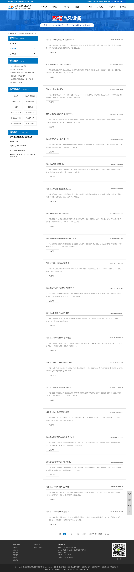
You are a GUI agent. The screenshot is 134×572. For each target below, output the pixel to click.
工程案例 (89, 7)
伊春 (83, 569)
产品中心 (66, 7)
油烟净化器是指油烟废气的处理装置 (22, 79)
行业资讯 (33, 33)
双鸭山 (87, 569)
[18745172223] (129, 494)
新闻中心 (78, 7)
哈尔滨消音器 (30, 101)
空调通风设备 (38, 548)
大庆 (77, 569)
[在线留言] (129, 506)
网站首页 (44, 7)
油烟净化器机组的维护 (18, 76)
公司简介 (55, 7)
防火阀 (16, 96)
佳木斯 (73, 569)
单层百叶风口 (30, 118)
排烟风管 (30, 107)
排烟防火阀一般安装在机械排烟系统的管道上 (24, 72)
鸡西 (80, 569)
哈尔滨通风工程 (94, 567)
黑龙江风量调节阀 (15, 112)
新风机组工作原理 (16, 82)
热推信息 (90, 1)
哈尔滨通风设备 (84, 567)
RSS (105, 1)
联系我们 (15, 560)
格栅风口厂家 (16, 101)
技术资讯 (13, 54)
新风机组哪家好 (16, 123)
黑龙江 (54, 569)
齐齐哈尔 (63, 569)
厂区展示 (100, 7)
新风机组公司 (30, 112)
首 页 (20, 33)
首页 (60, 534)
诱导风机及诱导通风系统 (18, 66)
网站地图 (101, 1)
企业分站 (95, 1)
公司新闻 (13, 43)
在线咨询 (112, 7)
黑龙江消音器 (30, 123)
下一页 (94, 534)
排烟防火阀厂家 (16, 118)
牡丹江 (69, 569)
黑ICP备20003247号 (65, 567)
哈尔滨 (58, 569)
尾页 (100, 534)
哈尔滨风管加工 (30, 96)
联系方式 (123, 7)
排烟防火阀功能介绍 (17, 69)
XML (109, 1)
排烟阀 (16, 107)
